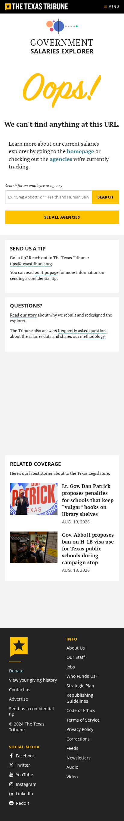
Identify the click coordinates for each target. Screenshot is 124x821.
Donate (16, 671)
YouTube (24, 774)
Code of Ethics (81, 710)
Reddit (22, 803)
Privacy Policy (80, 729)
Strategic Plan (80, 686)
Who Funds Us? (82, 676)
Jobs (71, 667)
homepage (80, 151)
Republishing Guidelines (80, 698)
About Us (76, 648)
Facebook (25, 756)
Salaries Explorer (62, 51)
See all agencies (62, 217)
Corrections (78, 739)
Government (62, 42)
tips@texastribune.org (31, 263)
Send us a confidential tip (31, 711)
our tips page (46, 272)
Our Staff (76, 657)
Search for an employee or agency (33, 185)
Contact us (19, 689)
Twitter (23, 765)
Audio (72, 767)
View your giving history (33, 680)
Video (72, 777)
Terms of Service (83, 720)
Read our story (23, 315)
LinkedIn (24, 793)
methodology (92, 336)
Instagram (26, 784)
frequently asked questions (82, 330)
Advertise (18, 699)
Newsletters (79, 758)
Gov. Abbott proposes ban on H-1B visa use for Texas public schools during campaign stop (88, 549)
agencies (61, 158)
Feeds (72, 748)
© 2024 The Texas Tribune (27, 726)
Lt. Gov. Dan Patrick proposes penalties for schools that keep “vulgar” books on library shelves (87, 500)
